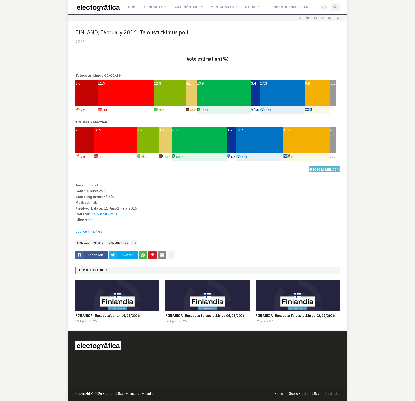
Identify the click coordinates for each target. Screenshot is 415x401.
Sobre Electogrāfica (304, 393)
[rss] (338, 18)
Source (81, 231)
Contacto (332, 393)
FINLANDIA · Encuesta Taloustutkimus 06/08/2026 (204, 315)
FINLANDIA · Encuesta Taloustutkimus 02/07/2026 (295, 315)
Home (132, 7)
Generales (153, 7)
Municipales (222, 7)
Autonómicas (187, 7)
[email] (330, 18)
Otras (250, 7)
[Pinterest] (152, 255)
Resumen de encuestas (287, 7)
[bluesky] (308, 18)
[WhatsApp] (143, 255)
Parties (96, 231)
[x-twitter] (300, 18)
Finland (91, 185)
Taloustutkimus (104, 214)
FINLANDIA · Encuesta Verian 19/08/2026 (107, 315)
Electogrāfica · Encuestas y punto (128, 393)
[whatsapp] (322, 18)
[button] (324, 7)
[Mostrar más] (171, 255)
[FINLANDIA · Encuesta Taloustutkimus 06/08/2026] (207, 295)
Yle (90, 219)
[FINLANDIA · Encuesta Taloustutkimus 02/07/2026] (298, 295)
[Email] (162, 255)
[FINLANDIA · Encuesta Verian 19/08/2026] (117, 295)
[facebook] (315, 18)
